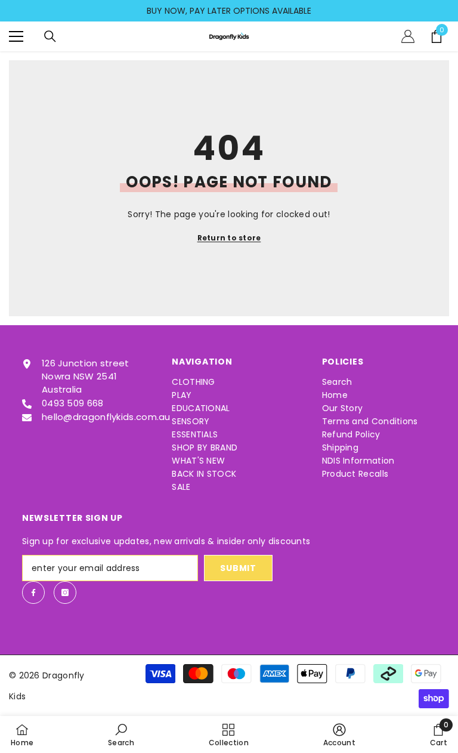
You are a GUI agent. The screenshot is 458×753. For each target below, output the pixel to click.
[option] (229, 10)
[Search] (50, 36)
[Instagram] (65, 592)
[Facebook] (33, 592)
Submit (238, 568)
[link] (121, 734)
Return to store (229, 238)
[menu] (16, 36)
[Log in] (407, 36)
